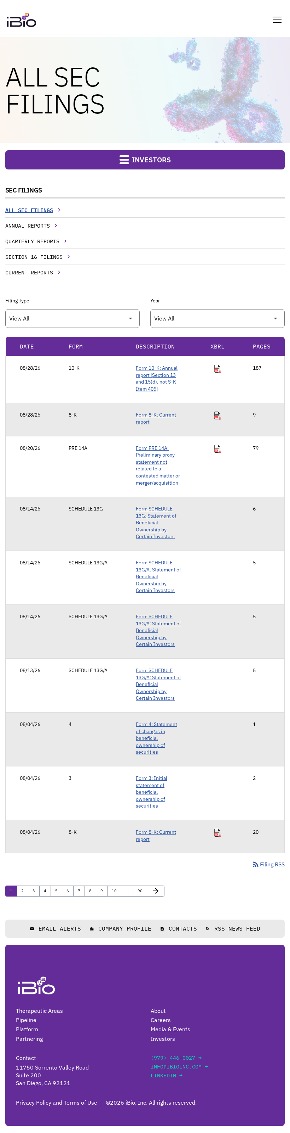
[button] (276, 19)
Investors (163, 1038)
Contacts (178, 928)
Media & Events (170, 1029)
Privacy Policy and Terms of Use (56, 1102)
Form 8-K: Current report (156, 418)
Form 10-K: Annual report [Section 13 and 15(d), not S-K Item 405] (157, 378)
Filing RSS (268, 864)
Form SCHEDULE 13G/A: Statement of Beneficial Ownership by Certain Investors (158, 576)
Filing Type (17, 300)
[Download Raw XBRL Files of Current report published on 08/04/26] (217, 833)
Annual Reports (27, 225)
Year (155, 300)
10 (115, 890)
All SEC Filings (29, 210)
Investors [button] (150, 159)
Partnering (29, 1038)
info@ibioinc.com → (179, 1066)
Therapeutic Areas (39, 1010)
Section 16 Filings (34, 256)
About (158, 1010)
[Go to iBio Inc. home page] (21, 20)
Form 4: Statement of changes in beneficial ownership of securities (156, 738)
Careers (161, 1019)
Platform (27, 1029)
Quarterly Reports (32, 241)
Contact (26, 1057)
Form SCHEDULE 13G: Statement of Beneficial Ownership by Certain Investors (156, 523)
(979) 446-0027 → (176, 1057)
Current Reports (29, 272)
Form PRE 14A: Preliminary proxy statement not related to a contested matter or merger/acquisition (158, 465)
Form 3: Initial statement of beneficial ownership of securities (151, 792)
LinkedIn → (166, 1075)
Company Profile (120, 928)
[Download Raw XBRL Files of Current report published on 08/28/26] (217, 416)
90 (141, 890)
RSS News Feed (232, 928)
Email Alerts (55, 928)
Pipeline (26, 1019)
